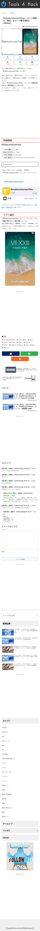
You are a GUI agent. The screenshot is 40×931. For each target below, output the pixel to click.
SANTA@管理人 (12, 493)
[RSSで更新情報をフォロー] (20, 359)
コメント (5, 529)
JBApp (20, 345)
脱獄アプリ (6, 347)
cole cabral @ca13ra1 (9, 340)
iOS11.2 (13, 342)
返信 (33, 468)
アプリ (4, 763)
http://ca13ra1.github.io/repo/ (13, 181)
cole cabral (18, 154)
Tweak (27, 345)
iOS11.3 (20, 342)
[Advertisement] (20, 114)
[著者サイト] (11, 353)
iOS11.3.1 (27, 342)
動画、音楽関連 (6, 794)
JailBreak (13, 345)
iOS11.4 (6, 345)
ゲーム (4, 767)
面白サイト (5, 816)
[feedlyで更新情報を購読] (29, 353)
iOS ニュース (6, 741)
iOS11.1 (6, 342)
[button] (36, 615)
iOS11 (31, 340)
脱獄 (5, 336)
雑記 (3, 812)
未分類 (4, 799)
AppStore (5, 732)
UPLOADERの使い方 (8, 758)
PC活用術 (5, 754)
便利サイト (5, 785)
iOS (25, 340)
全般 (3, 790)
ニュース (4, 776)
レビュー (4, 781)
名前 (3, 551)
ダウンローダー (6, 772)
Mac (3, 745)
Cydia (19, 340)
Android (4, 727)
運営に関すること (7, 808)
